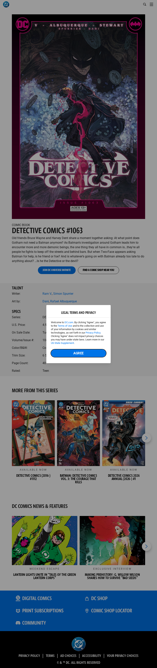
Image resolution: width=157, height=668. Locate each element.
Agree (78, 353)
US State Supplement (62, 343)
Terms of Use (65, 325)
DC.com (69, 322)
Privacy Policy (93, 332)
